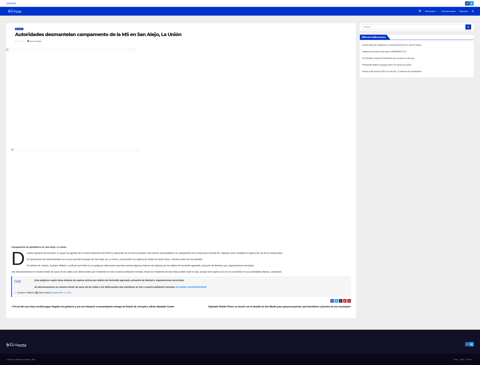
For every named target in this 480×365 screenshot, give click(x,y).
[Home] (419, 11)
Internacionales (449, 11)
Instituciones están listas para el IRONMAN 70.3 (384, 52)
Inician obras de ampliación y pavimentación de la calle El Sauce (392, 45)
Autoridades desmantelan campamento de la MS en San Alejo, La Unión (98, 34)
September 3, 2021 (61, 292)
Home (456, 360)
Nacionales (430, 11)
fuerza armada (35, 41)
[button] (473, 11)
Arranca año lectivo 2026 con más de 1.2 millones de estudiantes (392, 71)
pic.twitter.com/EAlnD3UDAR (191, 287)
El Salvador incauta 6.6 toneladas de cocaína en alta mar (388, 58)
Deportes (464, 11)
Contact (469, 360)
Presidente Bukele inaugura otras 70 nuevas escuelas (387, 65)
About (462, 360)
